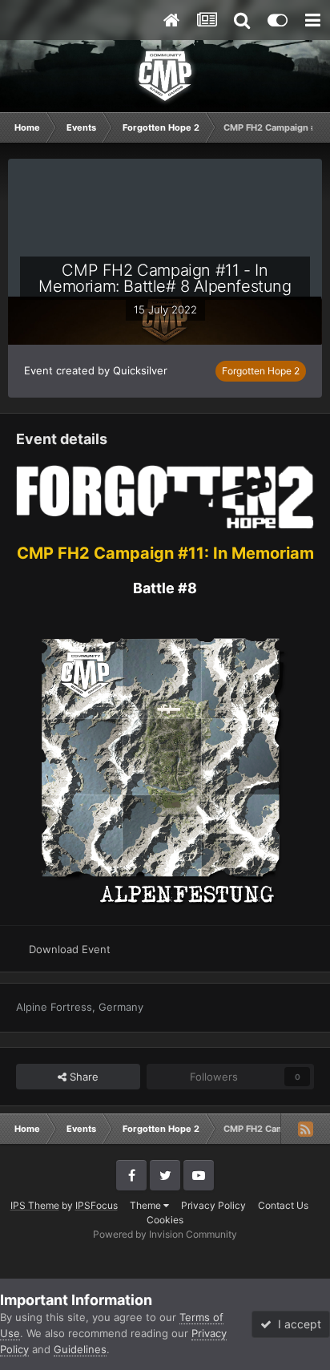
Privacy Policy (213, 1205)
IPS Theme (34, 1205)
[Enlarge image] (165, 496)
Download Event (70, 949)
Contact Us (283, 1205)
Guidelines (80, 1349)
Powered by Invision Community (165, 1234)
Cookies (165, 1220)
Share (82, 1076)
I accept (296, 1324)
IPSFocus (96, 1205)
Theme (146, 1205)
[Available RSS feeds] (305, 1128)
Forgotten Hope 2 (261, 371)
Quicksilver (140, 370)
